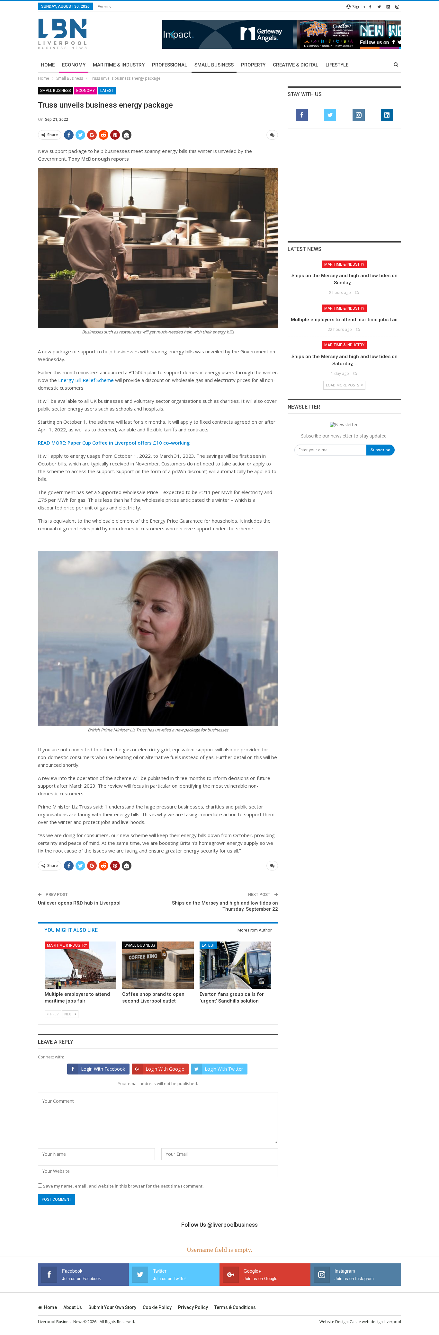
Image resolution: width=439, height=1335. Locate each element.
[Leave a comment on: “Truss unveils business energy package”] (272, 135)
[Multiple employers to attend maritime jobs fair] (80, 965)
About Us (72, 1307)
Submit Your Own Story (112, 1307)
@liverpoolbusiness (232, 1224)
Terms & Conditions (235, 1307)
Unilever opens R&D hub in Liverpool (79, 903)
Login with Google (165, 1069)
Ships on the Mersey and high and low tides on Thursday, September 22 (225, 906)
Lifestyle (337, 65)
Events (104, 6)
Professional (169, 65)
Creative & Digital (295, 65)
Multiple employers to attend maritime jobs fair (344, 320)
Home (48, 65)
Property (253, 65)
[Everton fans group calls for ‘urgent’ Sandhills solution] (235, 965)
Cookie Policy (157, 1307)
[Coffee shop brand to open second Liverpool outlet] (158, 965)
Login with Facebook (103, 1069)
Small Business (214, 65)
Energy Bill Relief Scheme (86, 380)
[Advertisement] (345, 185)
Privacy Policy (193, 1307)
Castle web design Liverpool (375, 1321)
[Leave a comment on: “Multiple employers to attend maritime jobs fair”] (358, 329)
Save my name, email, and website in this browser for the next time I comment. (123, 1186)
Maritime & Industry (119, 65)
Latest (106, 90)
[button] (281, 34)
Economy (73, 65)
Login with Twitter (224, 1069)
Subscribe (380, 449)
